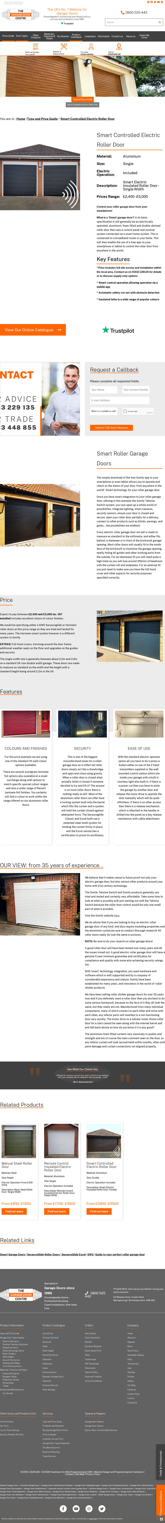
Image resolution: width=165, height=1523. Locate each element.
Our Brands (8, 1393)
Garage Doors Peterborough (64, 1491)
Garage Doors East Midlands (12, 1495)
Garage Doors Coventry (109, 1491)
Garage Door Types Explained (56, 1443)
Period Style (8, 1383)
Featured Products (11, 1374)
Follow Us (131, 1390)
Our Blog (131, 1385)
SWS (90, 1254)
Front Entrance (6, 1422)
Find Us (130, 1398)
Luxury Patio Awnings (9, 1430)
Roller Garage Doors (106, 1495)
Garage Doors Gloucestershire (79, 1498)
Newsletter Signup (135, 1355)
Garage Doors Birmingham (11, 1488)
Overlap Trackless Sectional (15, 1344)
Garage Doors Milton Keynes (39, 1491)
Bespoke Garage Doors (53, 1377)
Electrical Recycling (51, 1452)
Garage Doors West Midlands (133, 1491)
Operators (47, 1359)
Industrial (47, 1381)
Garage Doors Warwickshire (141, 1485)
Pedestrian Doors (10, 1348)
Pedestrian (47, 1364)
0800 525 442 (136, 12)
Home (20, 119)
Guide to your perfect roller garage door (120, 1254)
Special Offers (91, 1372)
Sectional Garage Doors (13, 1351)
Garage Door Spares (94, 1426)
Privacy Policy (93, 1474)
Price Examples (49, 1435)
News (129, 1346)
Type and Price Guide (42, 119)
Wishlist (88, 1342)
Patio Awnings (49, 1390)
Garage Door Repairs (94, 1422)
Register (131, 1342)
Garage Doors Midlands (87, 1491)
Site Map (79, 1474)
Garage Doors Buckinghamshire (64, 1495)
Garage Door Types (125, 1495)
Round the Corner (50, 1355)
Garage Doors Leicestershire (121, 1488)
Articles (130, 1377)
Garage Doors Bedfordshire (35, 1488)
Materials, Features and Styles (13, 1370)
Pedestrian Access (11, 1380)
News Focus (132, 1351)
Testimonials (90, 1359)
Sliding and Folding (11, 1363)
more (105, 1077)
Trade (160, 1464)
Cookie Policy (133, 1394)
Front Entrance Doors (12, 1366)
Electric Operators (11, 1341)
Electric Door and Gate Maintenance (101, 1430)
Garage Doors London (87, 1495)
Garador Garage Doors (9, 1485)
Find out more (14, 1211)
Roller (45, 1346)
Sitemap (131, 1372)
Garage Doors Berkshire (55, 1498)
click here (93, 1519)
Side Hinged (8, 1357)
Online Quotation (92, 1338)
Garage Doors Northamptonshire (115, 1485)
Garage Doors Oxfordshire (146, 1488)
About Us (131, 1338)
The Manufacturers (51, 1448)
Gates (45, 1368)
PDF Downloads (92, 1364)
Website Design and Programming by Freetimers (118, 1472)
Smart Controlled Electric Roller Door (87, 119)
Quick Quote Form (93, 1351)
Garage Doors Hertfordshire (37, 1495)
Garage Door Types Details (12, 1338)
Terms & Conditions (93, 1381)
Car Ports (4, 1426)
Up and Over (48, 1333)
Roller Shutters (9, 1354)
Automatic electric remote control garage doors (67, 1488)
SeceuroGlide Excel (73, 1254)
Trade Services (49, 1456)
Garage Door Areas (8, 1498)
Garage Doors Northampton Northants (57, 1485)
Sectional (47, 1342)
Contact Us (132, 1403)
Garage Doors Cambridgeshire (12, 1491)
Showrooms (90, 1368)
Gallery (130, 1381)
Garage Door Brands (143, 1495)
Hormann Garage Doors (30, 1485)
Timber (6, 1386)
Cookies (69, 1474)
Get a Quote (90, 1333)
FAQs (87, 1355)
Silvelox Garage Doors (98, 1488)
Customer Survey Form (53, 1439)
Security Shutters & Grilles (12, 1435)
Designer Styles (10, 1377)
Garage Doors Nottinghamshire (30, 1498)
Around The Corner (11, 1360)
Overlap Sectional (50, 1338)
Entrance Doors (49, 1372)
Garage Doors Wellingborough (87, 1485)
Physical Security (50, 1385)
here (117, 915)
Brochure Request (93, 1346)
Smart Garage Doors (13, 1254)
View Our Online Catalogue (29, 330)
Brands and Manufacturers (12, 1390)
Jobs (129, 1368)
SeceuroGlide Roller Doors (43, 1254)
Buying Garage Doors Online (55, 1430)
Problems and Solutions (53, 1426)
